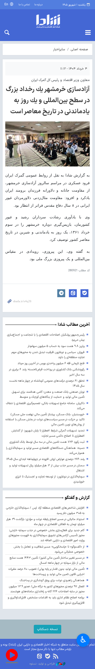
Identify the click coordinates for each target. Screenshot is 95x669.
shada (47, 21)
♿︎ (83, 639)
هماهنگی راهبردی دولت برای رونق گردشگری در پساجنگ (52, 580)
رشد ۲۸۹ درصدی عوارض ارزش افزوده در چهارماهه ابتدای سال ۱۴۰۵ (45, 459)
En (6, 4)
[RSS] (55, 657)
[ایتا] (39, 657)
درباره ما (38, 5)
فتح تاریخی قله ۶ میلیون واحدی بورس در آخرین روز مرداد (51, 363)
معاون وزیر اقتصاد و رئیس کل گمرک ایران (60, 80)
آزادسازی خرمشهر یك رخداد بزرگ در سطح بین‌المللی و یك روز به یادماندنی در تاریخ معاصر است (48, 100)
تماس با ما (24, 5)
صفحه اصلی (79, 49)
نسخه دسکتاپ (47, 629)
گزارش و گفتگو (77, 498)
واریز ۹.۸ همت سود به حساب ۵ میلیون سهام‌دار (56, 346)
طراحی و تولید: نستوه (43, 664)
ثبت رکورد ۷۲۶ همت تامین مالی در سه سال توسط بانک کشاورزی (47, 442)
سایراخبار (59, 49)
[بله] (47, 657)
